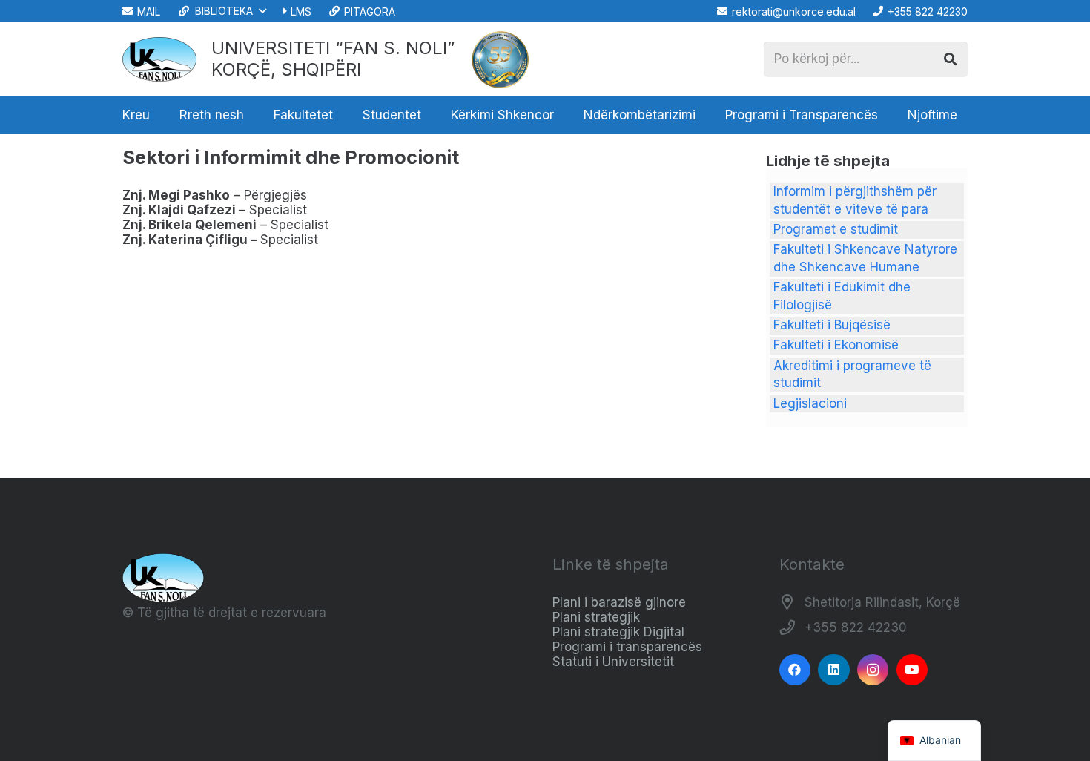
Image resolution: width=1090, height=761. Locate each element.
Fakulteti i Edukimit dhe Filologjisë (842, 296)
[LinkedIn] (834, 670)
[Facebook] (795, 670)
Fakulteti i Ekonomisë (836, 344)
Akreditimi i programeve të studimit (852, 374)
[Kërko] (950, 59)
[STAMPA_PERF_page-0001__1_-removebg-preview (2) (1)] (500, 59)
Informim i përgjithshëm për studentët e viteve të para (855, 200)
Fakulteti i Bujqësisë (832, 324)
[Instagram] (873, 670)
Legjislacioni (810, 403)
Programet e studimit (835, 229)
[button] (221, 11)
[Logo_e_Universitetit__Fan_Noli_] (159, 59)
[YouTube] (912, 670)
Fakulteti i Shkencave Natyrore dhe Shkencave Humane (865, 258)
